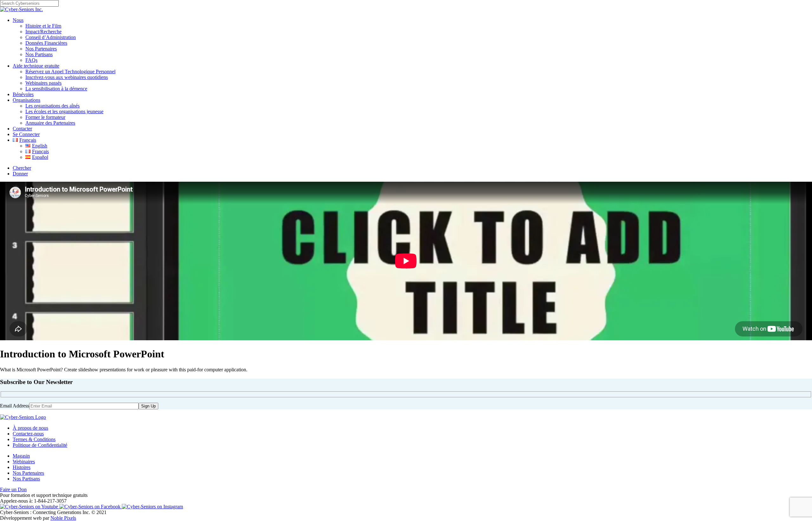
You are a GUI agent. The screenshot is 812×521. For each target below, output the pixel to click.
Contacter (22, 128)
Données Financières (46, 43)
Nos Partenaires (41, 48)
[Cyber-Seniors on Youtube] (29, 506)
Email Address (14, 405)
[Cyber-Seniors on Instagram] (152, 506)
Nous (18, 20)
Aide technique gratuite (36, 65)
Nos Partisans (39, 54)
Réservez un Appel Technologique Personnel (70, 71)
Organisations (26, 100)
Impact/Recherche (43, 31)
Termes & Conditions (34, 439)
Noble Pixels (63, 518)
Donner (20, 173)
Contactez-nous (28, 433)
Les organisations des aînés (52, 105)
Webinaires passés (43, 83)
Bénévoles (23, 94)
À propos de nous (30, 428)
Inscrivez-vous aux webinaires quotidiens (66, 77)
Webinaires (24, 461)
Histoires (21, 467)
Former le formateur (45, 117)
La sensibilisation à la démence (56, 88)
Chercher (22, 168)
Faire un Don (13, 489)
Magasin (21, 456)
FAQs (31, 60)
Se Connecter (26, 134)
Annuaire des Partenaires (50, 123)
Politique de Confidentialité (40, 445)
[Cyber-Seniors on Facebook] (90, 506)
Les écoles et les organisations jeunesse (64, 111)
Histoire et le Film (43, 26)
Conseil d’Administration (50, 37)
